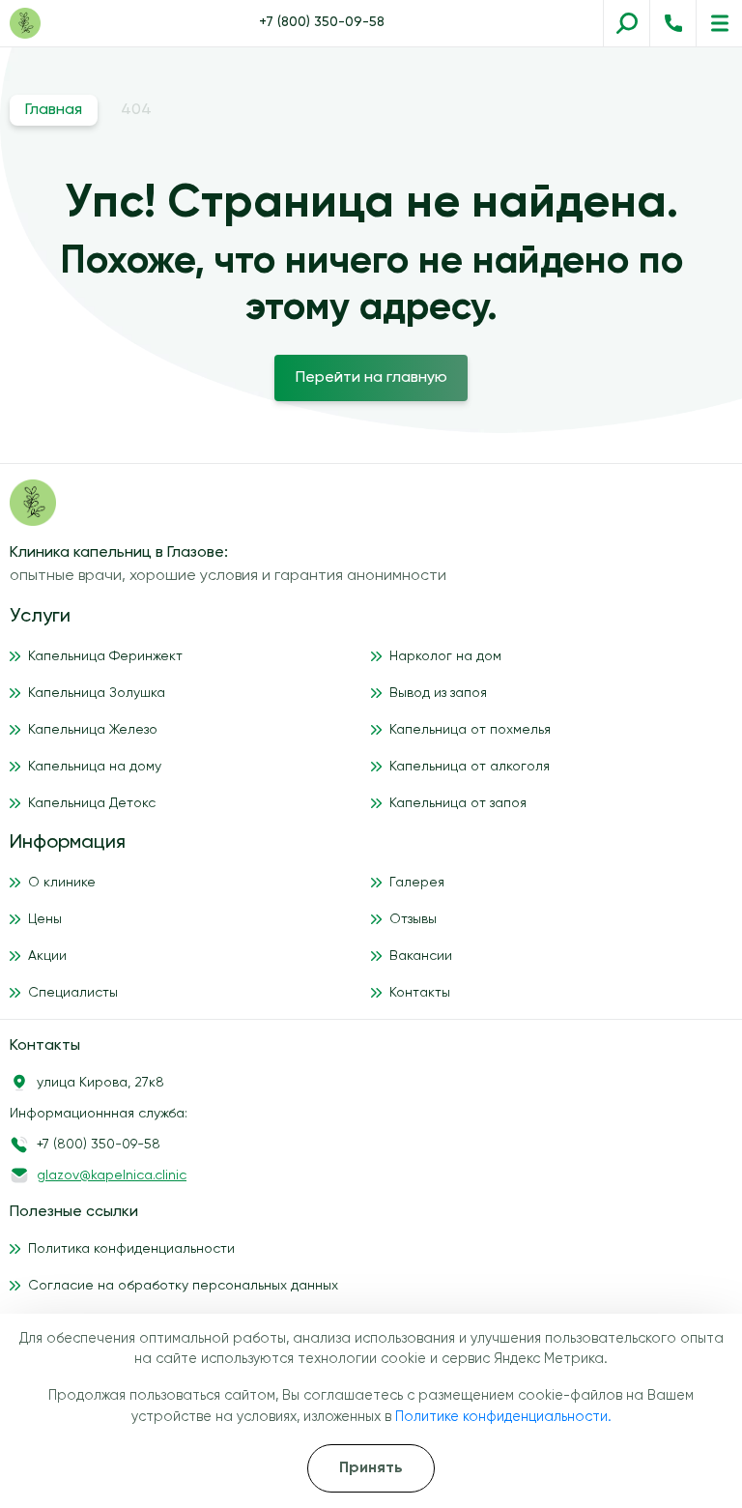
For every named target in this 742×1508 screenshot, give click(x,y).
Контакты (419, 993)
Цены (45, 919)
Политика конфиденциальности (131, 1249)
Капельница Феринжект (105, 656)
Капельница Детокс (92, 803)
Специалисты (73, 993)
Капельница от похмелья (470, 730)
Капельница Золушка (96, 693)
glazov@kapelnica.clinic (111, 1175)
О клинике (62, 882)
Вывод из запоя (438, 693)
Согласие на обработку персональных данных (183, 1285)
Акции (47, 956)
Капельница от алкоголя (469, 766)
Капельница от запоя (458, 803)
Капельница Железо (92, 730)
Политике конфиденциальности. (503, 1417)
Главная (53, 110)
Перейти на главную (371, 378)
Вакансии (420, 956)
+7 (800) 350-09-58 (322, 22)
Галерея (416, 882)
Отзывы (413, 919)
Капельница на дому (94, 766)
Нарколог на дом (445, 656)
